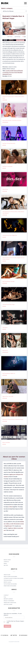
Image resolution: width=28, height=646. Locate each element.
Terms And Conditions (10, 602)
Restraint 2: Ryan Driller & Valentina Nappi (12, 419)
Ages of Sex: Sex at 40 (7, 396)
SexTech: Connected (7, 166)
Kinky (15, 72)
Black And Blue (6, 442)
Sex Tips (6, 565)
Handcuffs (5, 74)
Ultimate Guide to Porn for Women (13, 578)
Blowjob (20, 70)
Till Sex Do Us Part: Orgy (8, 304)
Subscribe (7, 626)
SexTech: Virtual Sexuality (8, 143)
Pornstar (11, 72)
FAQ (5, 597)
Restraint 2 (5, 350)
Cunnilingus (5, 72)
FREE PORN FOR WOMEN (10, 585)
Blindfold (20, 72)
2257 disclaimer (8, 604)
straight (12, 70)
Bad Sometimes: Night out (8, 373)
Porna (10, 74)
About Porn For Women (10, 576)
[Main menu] (25, 3)
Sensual (16, 70)
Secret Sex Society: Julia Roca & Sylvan (11, 120)
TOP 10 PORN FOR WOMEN (10, 584)
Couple (7, 70)
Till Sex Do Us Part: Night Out (9, 235)
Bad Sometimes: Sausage (8, 281)
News (5, 563)
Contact (6, 595)
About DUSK (7, 574)
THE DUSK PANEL (8, 580)
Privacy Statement (9, 600)
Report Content (8, 598)
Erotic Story (7, 559)
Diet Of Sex (5, 189)
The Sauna (4, 327)
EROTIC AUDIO (7, 582)
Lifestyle (6, 561)
